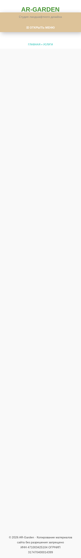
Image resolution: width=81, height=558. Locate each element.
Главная (34, 44)
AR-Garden (40, 9)
